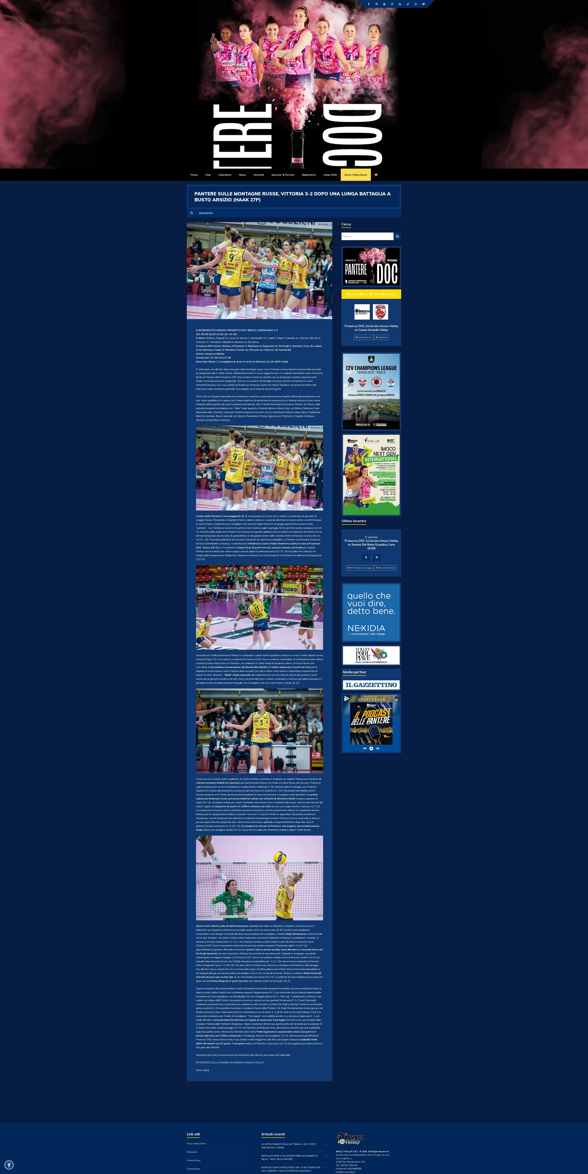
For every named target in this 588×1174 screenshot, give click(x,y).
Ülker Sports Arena (386, 568)
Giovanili (259, 174)
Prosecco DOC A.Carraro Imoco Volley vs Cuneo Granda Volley (371, 328)
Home (194, 174)
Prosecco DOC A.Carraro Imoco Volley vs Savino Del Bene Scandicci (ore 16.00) (371, 544)
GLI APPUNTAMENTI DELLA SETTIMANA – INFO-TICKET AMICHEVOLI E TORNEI (288, 1146)
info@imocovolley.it (345, 1172)
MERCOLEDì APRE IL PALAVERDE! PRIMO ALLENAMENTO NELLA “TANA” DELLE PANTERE (289, 1157)
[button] (9, 1165)
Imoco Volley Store (356, 174)
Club (208, 174)
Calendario (224, 174)
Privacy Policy (193, 1160)
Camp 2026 (330, 174)
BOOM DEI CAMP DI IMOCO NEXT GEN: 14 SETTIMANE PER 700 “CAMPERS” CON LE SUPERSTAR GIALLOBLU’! (290, 1169)
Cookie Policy (193, 1169)
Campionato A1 (365, 337)
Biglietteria (309, 174)
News (242, 174)
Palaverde (382, 337)
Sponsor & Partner (282, 174)
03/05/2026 (373, 537)
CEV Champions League (361, 568)
